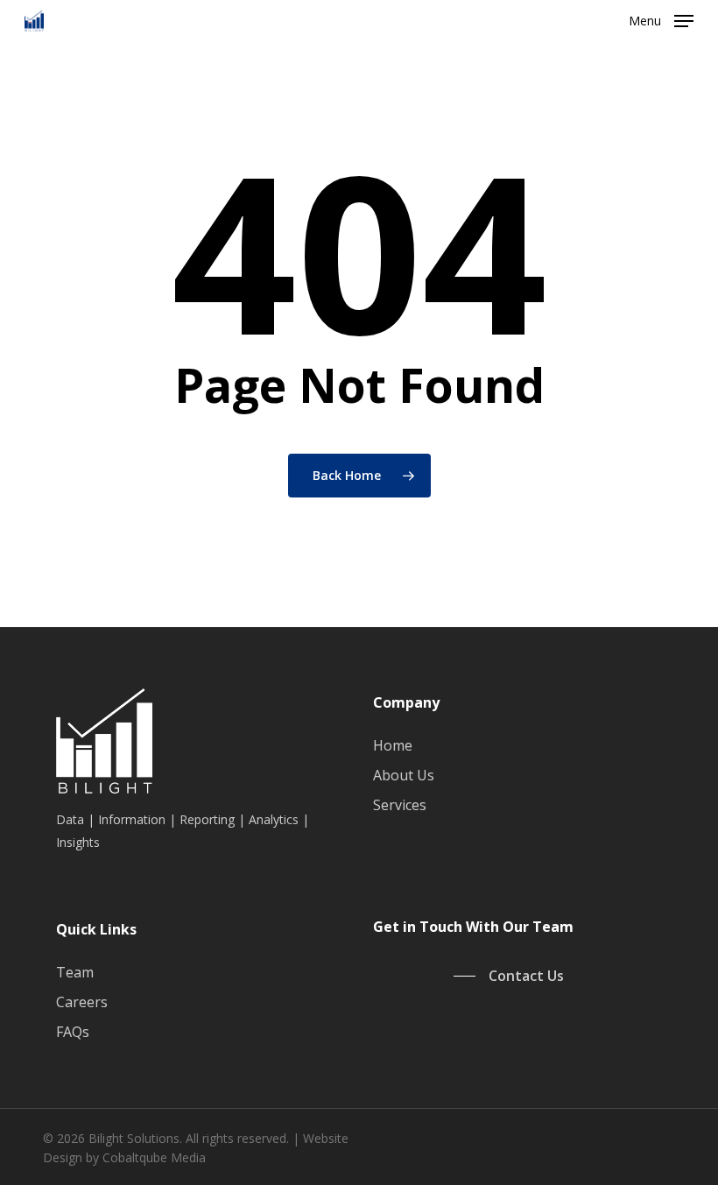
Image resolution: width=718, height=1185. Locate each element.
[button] (661, 19)
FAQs (72, 1031)
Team (75, 972)
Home (392, 745)
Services (399, 805)
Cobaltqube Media (154, 1157)
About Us (403, 775)
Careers (82, 1002)
